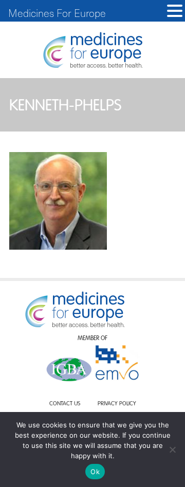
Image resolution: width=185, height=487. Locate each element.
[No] (172, 449)
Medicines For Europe (57, 13)
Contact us (64, 404)
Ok (95, 471)
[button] (174, 11)
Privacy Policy (117, 404)
